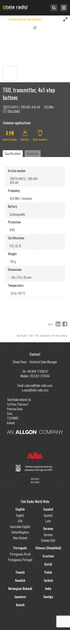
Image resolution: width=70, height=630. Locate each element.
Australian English (20, 526)
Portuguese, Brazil (20, 554)
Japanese (20, 596)
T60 (31, 335)
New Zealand (20, 538)
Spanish (48, 515)
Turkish (48, 580)
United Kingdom (20, 532)
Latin (48, 521)
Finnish (20, 572)
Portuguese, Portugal (20, 559)
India (48, 588)
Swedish (20, 580)
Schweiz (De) (48, 540)
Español (48, 509)
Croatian (48, 556)
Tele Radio (22, 335)
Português (20, 548)
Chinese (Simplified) (48, 548)
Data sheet (14, 111)
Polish (48, 572)
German (48, 528)
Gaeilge (48, 596)
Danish (20, 605)
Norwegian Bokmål (20, 588)
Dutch (48, 564)
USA (20, 521)
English (20, 509)
